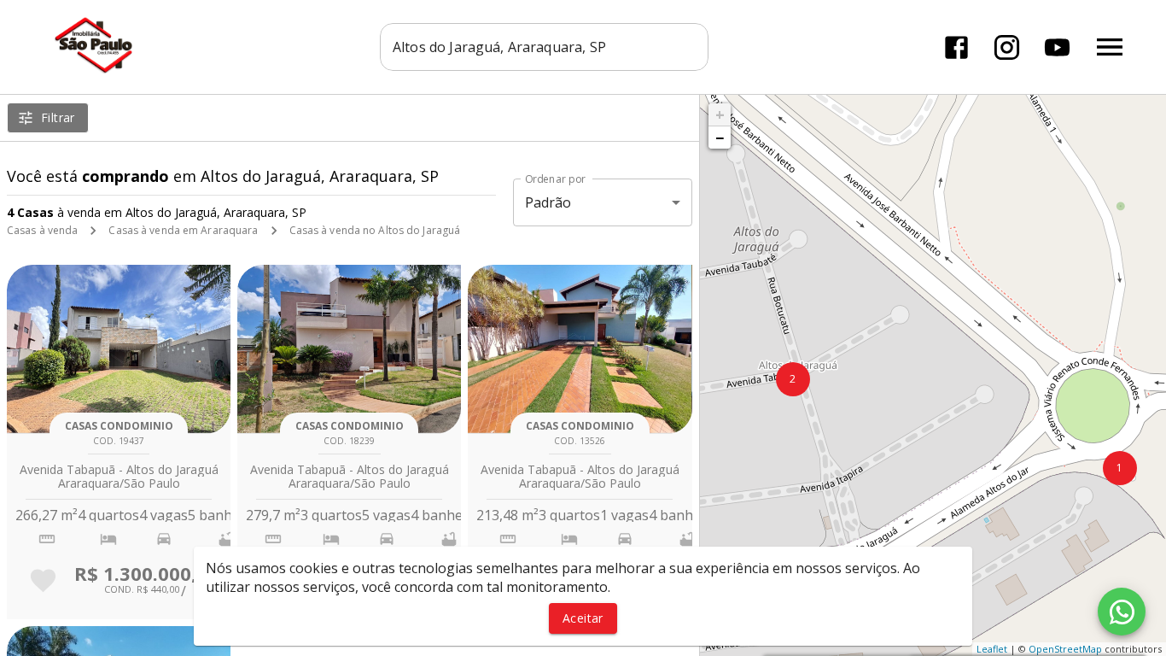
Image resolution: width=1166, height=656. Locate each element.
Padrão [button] (548, 202)
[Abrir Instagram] (1007, 47)
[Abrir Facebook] (956, 47)
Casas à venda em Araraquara (183, 230)
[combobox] (544, 47)
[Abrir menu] (1109, 47)
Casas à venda (42, 230)
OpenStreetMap (1065, 648)
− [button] (719, 137)
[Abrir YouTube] (1057, 47)
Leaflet (992, 648)
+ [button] (720, 114)
